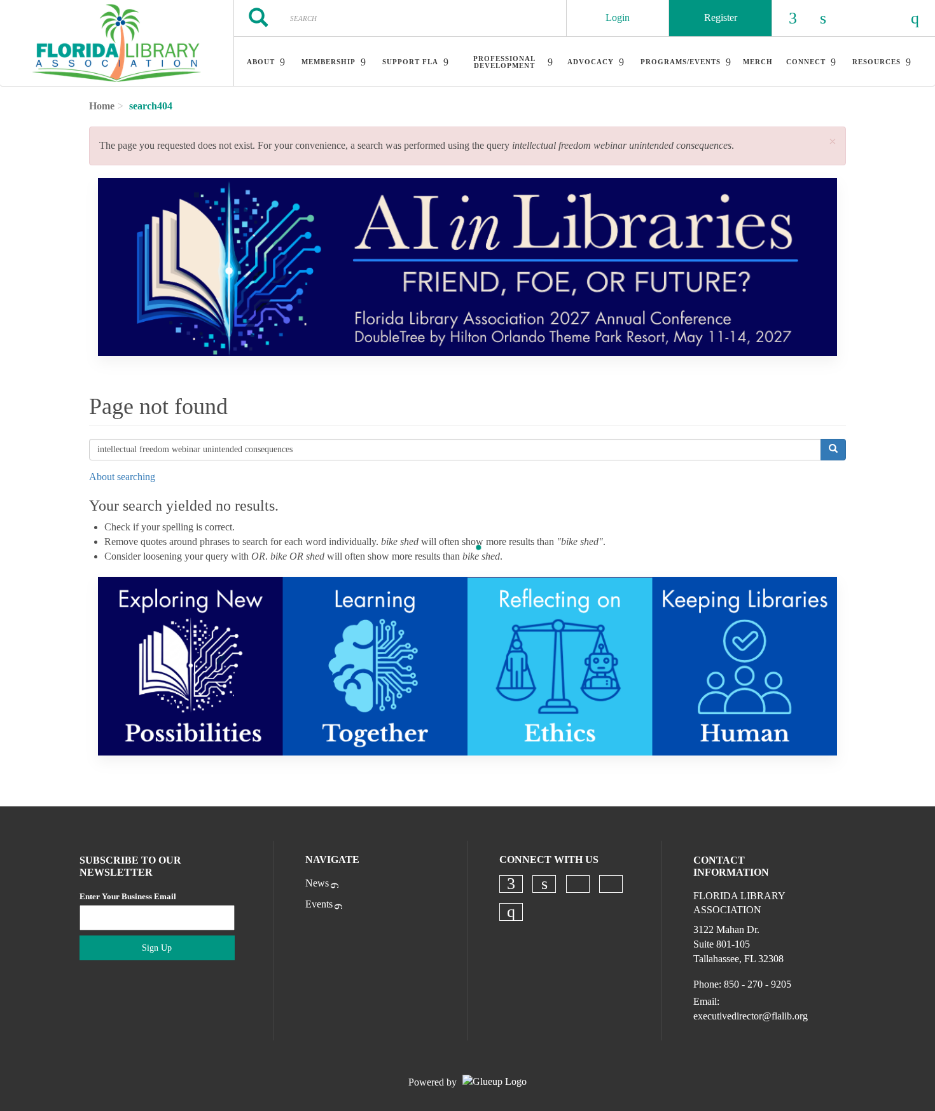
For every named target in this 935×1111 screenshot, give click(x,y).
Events (319, 904)
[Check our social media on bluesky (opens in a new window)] (577, 884)
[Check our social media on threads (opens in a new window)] (610, 884)
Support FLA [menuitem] (410, 62)
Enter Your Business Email (128, 896)
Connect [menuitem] (806, 62)
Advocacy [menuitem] (590, 62)
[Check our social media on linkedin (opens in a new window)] (544, 884)
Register (720, 17)
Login (618, 17)
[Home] (117, 43)
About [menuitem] (261, 62)
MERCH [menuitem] (758, 62)
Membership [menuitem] (328, 62)
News (317, 883)
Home (101, 105)
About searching (122, 476)
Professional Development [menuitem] (504, 62)
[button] (832, 142)
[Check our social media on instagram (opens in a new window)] (510, 912)
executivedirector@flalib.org (750, 1016)
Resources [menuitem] (876, 62)
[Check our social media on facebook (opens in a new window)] (510, 884)
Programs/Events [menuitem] (681, 62)
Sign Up (157, 948)
